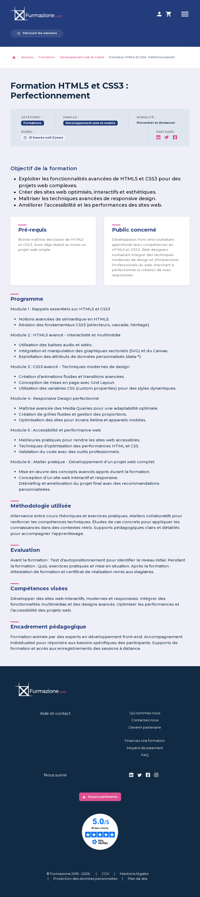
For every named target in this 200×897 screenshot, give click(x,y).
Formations (47, 57)
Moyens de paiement (145, 748)
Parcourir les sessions (37, 33)
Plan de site (137, 878)
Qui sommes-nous (144, 713)
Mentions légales (134, 874)
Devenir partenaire (145, 727)
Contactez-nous (145, 720)
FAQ (145, 755)
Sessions (27, 57)
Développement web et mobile (82, 57)
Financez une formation (145, 740)
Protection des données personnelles (85, 878)
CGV (105, 874)
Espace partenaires (100, 796)
